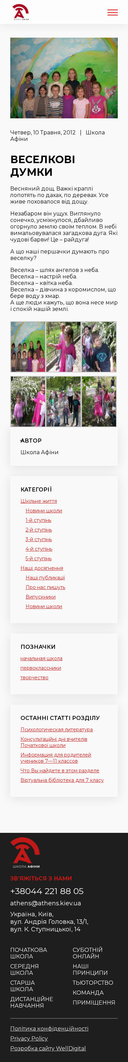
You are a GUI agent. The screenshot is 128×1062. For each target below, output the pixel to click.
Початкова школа (28, 953)
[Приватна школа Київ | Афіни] (20, 12)
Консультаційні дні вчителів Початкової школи (53, 742)
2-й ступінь (39, 530)
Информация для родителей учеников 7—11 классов (55, 758)
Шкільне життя (38, 501)
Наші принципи (90, 969)
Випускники (41, 597)
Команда (88, 992)
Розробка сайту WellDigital (48, 1048)
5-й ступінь (39, 558)
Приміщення (94, 1002)
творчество (34, 677)
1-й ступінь (38, 520)
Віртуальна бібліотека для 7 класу (62, 780)
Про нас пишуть (45, 587)
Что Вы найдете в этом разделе (59, 771)
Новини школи (44, 511)
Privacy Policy (29, 1038)
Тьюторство (93, 983)
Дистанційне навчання (31, 1002)
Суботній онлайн (88, 953)
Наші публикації (45, 578)
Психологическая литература (56, 729)
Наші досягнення (41, 568)
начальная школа (41, 658)
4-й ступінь (39, 549)
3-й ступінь (39, 539)
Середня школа (24, 969)
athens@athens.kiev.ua (45, 903)
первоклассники (40, 668)
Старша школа (22, 986)
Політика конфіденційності (49, 1028)
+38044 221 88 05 (47, 891)
